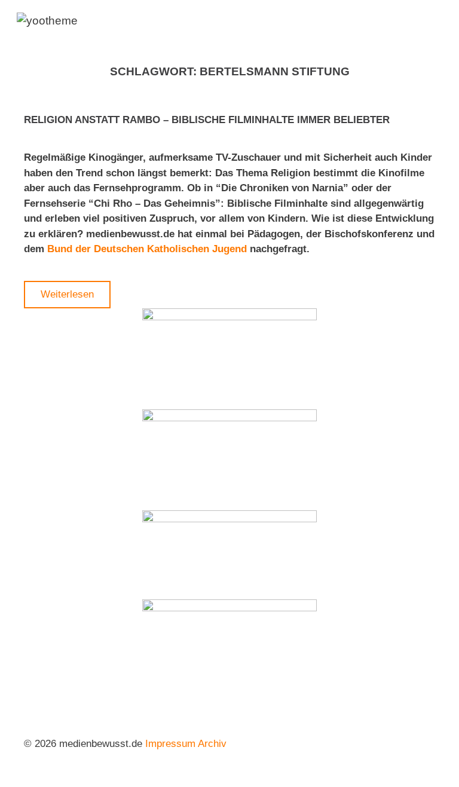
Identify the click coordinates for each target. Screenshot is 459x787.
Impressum (170, 743)
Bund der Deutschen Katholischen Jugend (148, 249)
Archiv (212, 743)
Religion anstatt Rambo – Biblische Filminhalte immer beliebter (207, 119)
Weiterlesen (67, 294)
